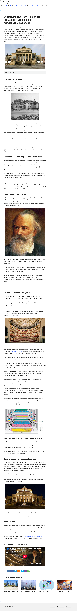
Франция (14, 5)
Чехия (24, 3)
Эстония (65, 5)
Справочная (63, 3)
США (9, 5)
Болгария (29, 3)
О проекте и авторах (13, 8)
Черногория (29, 5)
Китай (24, 5)
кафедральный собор (28, 536)
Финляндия (3, 5)
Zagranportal (4, 1)
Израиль (48, 3)
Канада (35, 5)
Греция (43, 3)
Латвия (19, 5)
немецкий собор (38, 536)
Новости (3, 3)
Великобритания (36, 3)
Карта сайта (52, 606)
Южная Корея (41, 5)
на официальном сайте (16, 351)
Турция (69, 3)
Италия (53, 3)
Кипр (58, 3)
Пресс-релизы (4, 8)
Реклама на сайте (72, 5)
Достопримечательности (9, 27)
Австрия (59, 5)
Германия (8, 3)
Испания (19, 3)
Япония (48, 5)
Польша (14, 3)
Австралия (54, 5)
